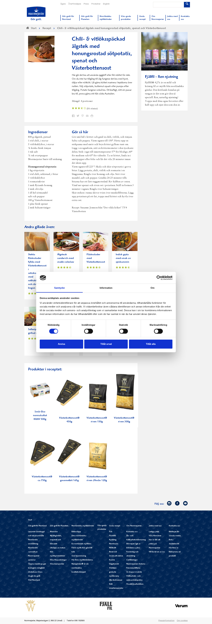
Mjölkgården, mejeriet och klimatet (56, 540)
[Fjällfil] (106, 605)
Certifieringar (132, 560)
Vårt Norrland (34, 580)
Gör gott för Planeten (59, 526)
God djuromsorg (79, 556)
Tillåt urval (106, 344)
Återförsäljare (74, 4)
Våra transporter (57, 564)
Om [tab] (152, 288)
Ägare (63, 4)
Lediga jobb (154, 532)
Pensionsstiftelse (133, 568)
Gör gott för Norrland (37, 526)
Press (86, 4)
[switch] (88, 330)
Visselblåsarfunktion (134, 584)
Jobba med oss (155, 526)
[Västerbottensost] (30, 605)
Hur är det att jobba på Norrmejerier (154, 544)
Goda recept (114, 526)
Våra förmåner (155, 536)
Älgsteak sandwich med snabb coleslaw (65, 258)
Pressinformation (166, 621)
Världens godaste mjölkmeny (114, 572)
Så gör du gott (34, 576)
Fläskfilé (112, 536)
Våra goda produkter (101, 527)
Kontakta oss (132, 532)
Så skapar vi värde (134, 572)
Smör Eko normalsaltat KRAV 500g (40, 416)
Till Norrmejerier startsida (36, 14)
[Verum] (181, 605)
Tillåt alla (151, 344)
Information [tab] (106, 288)
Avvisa (61, 344)
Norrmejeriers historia (135, 564)
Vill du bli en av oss (157, 552)
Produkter (95, 4)
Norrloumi (113, 544)
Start (30, 520)
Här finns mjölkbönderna (82, 560)
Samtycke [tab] (59, 288)
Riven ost (113, 552)
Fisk (110, 532)
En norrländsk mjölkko (81, 544)
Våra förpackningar (58, 560)
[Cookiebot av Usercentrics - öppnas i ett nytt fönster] (158, 277)
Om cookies (182, 621)
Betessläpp (76, 532)
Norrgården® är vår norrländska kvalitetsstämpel (80, 568)
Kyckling (112, 540)
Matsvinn (54, 532)
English (106, 4)
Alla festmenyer (115, 580)
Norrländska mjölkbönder (83, 526)
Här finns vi (173, 548)
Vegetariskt (114, 564)
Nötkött (112, 548)
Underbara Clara (35, 572)
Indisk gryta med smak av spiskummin (123, 258)
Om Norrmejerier (134, 526)
